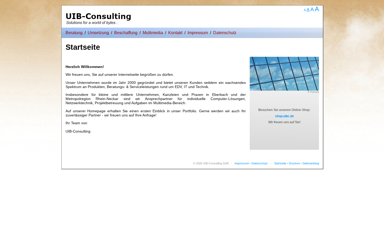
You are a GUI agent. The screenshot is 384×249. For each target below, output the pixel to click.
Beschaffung (125, 32)
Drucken (294, 163)
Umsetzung (98, 32)
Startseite (280, 163)
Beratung (74, 32)
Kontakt (175, 32)
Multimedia (153, 32)
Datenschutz (224, 32)
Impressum (198, 32)
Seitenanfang (310, 163)
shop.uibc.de (284, 116)
